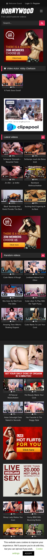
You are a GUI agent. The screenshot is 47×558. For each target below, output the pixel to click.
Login (27, 3)
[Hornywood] (19, 11)
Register (36, 3)
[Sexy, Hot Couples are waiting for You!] (23, 377)
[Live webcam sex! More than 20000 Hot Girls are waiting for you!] (22, 496)
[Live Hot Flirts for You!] (22, 459)
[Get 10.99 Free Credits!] (23, 61)
